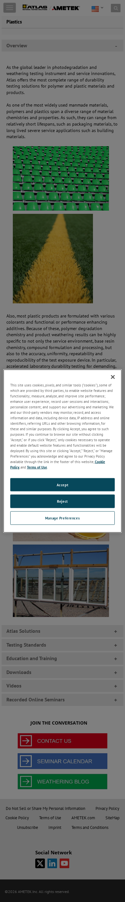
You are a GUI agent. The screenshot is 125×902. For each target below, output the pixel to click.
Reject (62, 501)
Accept (62, 484)
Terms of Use (37, 467)
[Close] (113, 377)
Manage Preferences (62, 518)
